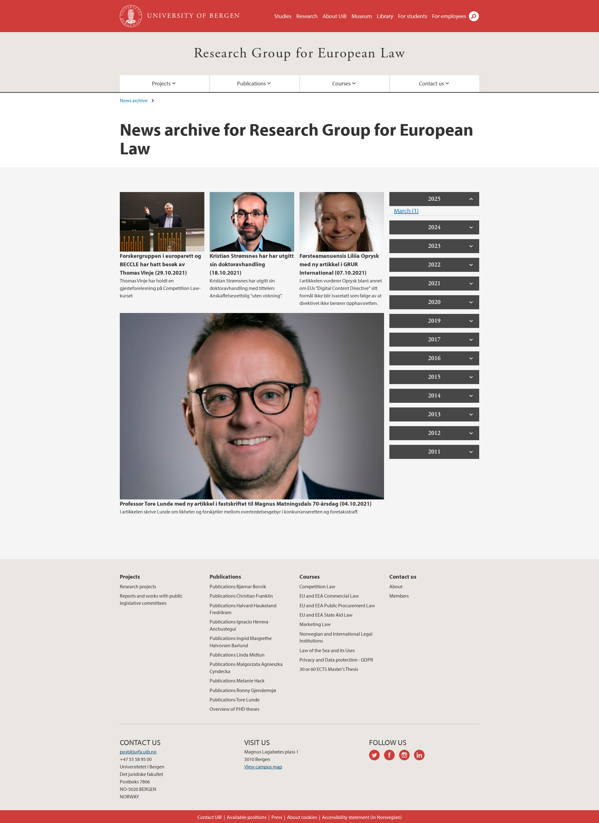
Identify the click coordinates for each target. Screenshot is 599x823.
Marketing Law (315, 624)
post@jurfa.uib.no (138, 751)
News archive (134, 100)
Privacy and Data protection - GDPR (336, 660)
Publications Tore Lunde (235, 699)
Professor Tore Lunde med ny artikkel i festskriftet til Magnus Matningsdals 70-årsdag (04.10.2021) (246, 503)
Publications (251, 83)
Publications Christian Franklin (241, 596)
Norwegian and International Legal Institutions (336, 637)
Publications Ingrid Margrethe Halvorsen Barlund (241, 641)
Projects (161, 83)
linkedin (421, 756)
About (395, 586)
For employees (449, 16)
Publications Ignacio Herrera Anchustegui (239, 625)
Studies (282, 16)
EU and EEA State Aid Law (326, 615)
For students (412, 16)
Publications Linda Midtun (237, 655)
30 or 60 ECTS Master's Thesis (329, 669)
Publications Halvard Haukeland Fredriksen (243, 608)
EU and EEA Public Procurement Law (337, 605)
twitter (376, 756)
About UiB (335, 16)
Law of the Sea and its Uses (327, 650)
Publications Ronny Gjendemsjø (243, 690)
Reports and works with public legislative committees (151, 599)
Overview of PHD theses (234, 709)
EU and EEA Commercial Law (329, 596)
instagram (406, 756)
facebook (391, 756)
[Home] (131, 16)
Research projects (138, 586)
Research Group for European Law (299, 53)
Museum (362, 16)
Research (307, 16)
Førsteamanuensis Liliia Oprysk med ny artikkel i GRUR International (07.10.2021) (339, 264)
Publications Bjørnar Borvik (238, 586)
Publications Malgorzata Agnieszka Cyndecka (246, 667)
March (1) (406, 210)
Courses (341, 83)
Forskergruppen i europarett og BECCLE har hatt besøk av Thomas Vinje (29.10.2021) (160, 264)
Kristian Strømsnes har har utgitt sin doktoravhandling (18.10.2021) (252, 264)
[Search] (474, 16)
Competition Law (317, 586)
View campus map (263, 766)
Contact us (431, 83)
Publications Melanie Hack (237, 680)
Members (399, 596)
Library (385, 16)
